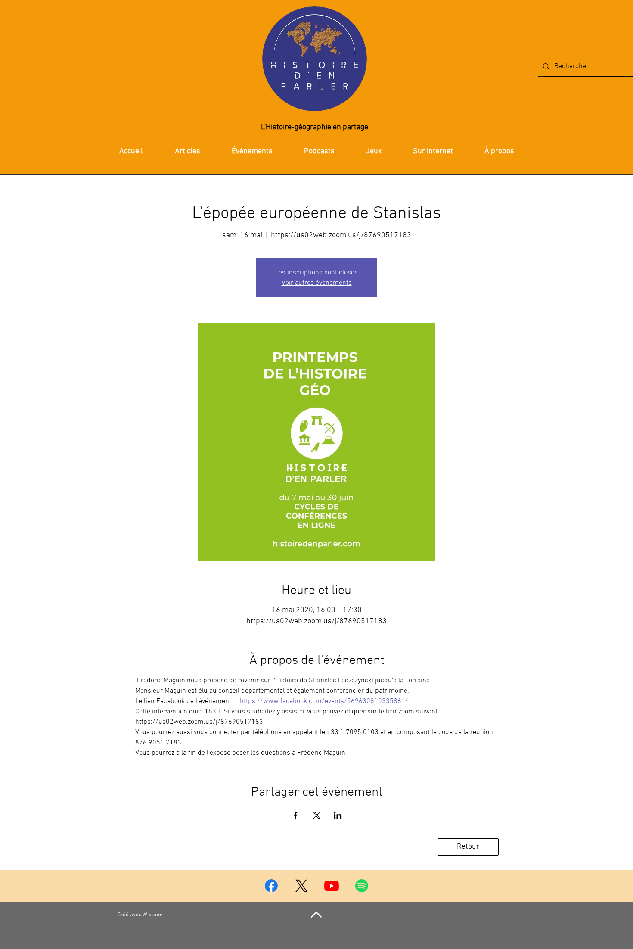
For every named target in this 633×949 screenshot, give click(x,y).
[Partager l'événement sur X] (317, 815)
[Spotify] (361, 885)
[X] (301, 885)
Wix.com (153, 915)
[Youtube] (331, 885)
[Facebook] (271, 885)
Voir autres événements (317, 283)
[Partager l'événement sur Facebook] (296, 815)
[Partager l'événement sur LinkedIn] (338, 815)
